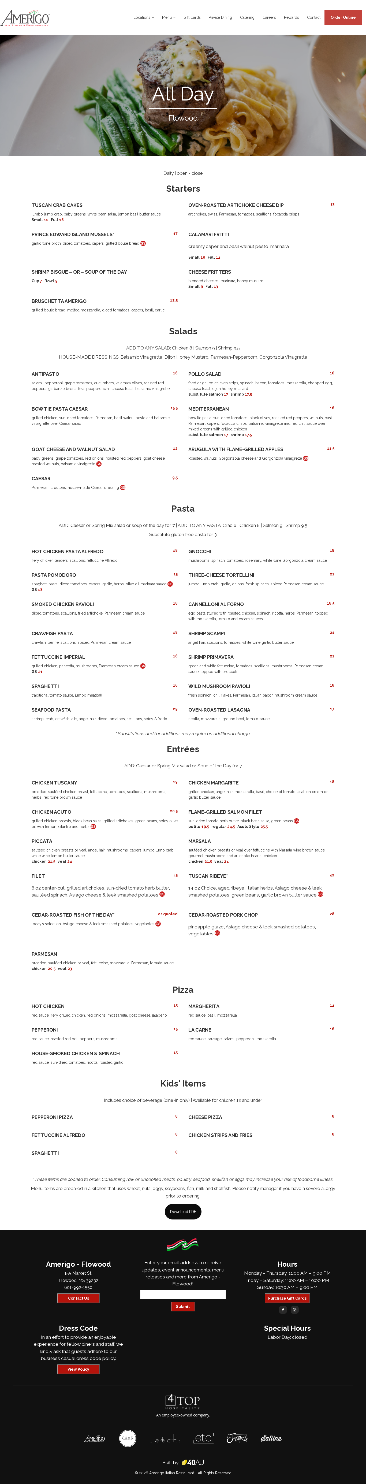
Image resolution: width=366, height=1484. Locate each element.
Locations (141, 17)
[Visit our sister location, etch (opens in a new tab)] (165, 1436)
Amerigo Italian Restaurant (171, 1473)
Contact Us (78, 1298)
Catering (247, 17)
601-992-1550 (78, 1287)
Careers (269, 17)
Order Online (343, 17)
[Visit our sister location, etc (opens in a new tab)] (203, 1435)
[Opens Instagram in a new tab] (295, 1310)
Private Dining (220, 17)
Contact (313, 17)
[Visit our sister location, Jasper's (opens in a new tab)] (237, 1436)
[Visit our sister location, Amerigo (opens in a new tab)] (94, 1437)
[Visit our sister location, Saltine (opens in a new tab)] (271, 1437)
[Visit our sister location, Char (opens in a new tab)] (127, 1432)
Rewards (291, 17)
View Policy (78, 1369)
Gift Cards (192, 17)
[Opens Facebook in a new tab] (283, 1310)
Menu (167, 17)
